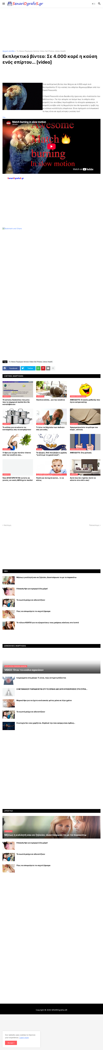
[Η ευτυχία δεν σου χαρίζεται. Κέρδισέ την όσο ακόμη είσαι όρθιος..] (9, 726)
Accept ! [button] (11, 1043)
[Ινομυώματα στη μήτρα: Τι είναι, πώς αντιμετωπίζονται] (9, 681)
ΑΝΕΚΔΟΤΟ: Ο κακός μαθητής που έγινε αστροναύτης (85, 401)
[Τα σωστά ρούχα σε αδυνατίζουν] (9, 603)
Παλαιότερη (94, 525)
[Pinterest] (43, 368)
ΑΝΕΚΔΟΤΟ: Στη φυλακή (80, 453)
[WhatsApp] (38, 368)
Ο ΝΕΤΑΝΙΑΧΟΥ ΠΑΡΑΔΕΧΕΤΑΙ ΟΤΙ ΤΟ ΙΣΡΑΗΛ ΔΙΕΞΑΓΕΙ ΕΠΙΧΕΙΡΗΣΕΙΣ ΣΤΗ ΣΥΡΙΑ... (51, 689)
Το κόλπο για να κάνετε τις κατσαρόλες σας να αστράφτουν (17, 428)
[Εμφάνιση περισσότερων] (53, 368)
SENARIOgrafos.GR (59, 1010)
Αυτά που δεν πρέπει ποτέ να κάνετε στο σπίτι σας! (83, 479)
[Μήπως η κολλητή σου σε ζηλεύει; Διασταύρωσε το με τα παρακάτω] (9, 580)
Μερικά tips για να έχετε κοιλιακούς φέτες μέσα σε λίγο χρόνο (44, 700)
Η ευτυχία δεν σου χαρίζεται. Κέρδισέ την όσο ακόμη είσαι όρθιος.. (45, 723)
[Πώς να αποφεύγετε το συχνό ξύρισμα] (9, 614)
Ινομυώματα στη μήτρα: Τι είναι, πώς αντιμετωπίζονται (41, 678)
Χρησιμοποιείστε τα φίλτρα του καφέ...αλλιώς (84, 428)
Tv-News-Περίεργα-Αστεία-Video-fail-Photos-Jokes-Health (41, 51)
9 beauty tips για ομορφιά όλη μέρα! (32, 589)
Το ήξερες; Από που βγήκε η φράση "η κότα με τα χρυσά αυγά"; (51, 454)
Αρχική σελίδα (9, 51)
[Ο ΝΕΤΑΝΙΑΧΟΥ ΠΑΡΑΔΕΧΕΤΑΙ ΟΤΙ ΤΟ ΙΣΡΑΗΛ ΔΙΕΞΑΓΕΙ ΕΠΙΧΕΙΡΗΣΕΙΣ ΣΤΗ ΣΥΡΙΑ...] (9, 692)
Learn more (24, 1037)
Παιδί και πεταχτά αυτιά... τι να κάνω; (50, 479)
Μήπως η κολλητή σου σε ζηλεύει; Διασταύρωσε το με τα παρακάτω (46, 577)
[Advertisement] (51, 28)
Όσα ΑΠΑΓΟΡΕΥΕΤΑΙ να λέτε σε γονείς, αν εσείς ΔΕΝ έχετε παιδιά (18, 479)
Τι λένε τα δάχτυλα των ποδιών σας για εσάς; (50, 428)
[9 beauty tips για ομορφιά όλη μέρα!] (9, 592)
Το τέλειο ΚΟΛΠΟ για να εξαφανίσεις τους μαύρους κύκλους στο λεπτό (47, 622)
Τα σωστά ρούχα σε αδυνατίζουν (30, 600)
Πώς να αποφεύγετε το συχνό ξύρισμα (33, 611)
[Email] (48, 368)
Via (4, 117)
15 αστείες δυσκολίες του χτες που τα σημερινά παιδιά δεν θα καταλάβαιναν (16, 402)
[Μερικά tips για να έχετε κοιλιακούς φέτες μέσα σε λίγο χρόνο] (9, 703)
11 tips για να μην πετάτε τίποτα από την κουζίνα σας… (17, 454)
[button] (3, 4)
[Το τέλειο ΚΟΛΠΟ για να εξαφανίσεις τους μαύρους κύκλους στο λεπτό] (9, 625)
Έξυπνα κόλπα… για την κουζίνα (50, 400)
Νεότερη (7, 525)
